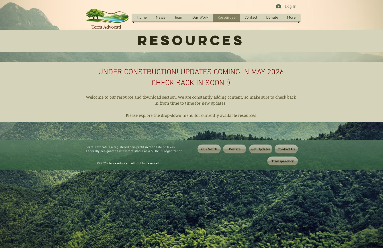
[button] (179, 18)
